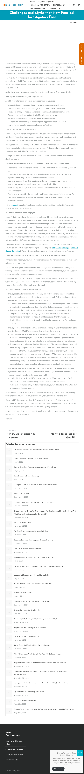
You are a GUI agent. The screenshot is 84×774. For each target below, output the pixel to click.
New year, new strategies (23, 592)
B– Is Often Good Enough (23, 522)
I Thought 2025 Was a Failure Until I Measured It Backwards (35, 485)
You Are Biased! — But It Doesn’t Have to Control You (33, 584)
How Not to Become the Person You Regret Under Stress (34, 502)
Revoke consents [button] (11, 760)
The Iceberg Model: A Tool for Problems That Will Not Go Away (36, 449)
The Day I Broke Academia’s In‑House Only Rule (31, 531)
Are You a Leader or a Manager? (25, 700)
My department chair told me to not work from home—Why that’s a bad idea (41, 683)
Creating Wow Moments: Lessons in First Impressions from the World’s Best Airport (44, 709)
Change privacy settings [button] (14, 749)
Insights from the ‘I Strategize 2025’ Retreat (30, 628)
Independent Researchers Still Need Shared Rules (31, 575)
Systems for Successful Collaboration (27, 610)
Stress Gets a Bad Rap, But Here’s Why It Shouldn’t (32, 645)
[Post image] (9, 451)
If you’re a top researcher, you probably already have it (33, 540)
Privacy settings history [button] (14, 754)
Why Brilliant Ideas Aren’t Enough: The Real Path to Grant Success (38, 654)
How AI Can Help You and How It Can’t (27, 549)
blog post (14, 205)
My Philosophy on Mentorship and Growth (29, 692)
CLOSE (80, 753)
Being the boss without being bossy (26, 476)
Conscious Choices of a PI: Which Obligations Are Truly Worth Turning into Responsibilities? (40, 672)
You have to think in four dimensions (26, 636)
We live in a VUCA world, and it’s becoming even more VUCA (35, 619)
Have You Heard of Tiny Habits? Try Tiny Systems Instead (34, 557)
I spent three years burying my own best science (31, 458)
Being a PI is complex (21, 493)
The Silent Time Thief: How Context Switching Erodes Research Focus (38, 566)
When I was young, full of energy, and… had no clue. (32, 601)
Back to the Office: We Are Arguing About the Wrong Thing (35, 467)
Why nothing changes (60, 248)
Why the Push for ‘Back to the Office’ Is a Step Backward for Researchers (40, 663)
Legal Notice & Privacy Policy (13, 742)
